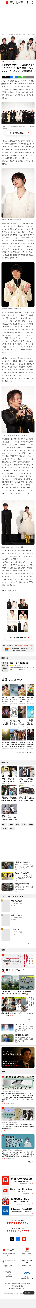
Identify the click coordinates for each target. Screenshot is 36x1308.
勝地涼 (21, 89)
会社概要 (7, 1283)
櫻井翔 (15, 89)
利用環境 (13, 1286)
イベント (12, 828)
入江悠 (16, 95)
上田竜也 (17, 92)
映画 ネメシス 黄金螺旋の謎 (19, 663)
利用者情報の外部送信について (17, 1288)
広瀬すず (8, 89)
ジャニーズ (4, 828)
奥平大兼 (25, 92)
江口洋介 (9, 95)
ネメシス (4, 824)
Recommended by (22, 752)
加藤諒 (10, 92)
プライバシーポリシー (18, 1283)
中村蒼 (28, 89)
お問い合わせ (20, 1286)
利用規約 (27, 1283)
